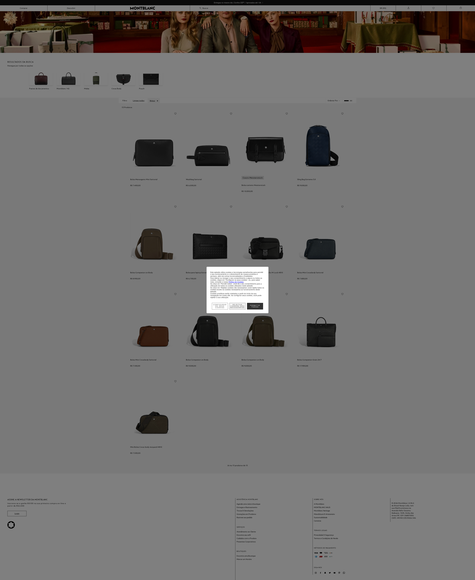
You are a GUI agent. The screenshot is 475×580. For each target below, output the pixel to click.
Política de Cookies (236, 282)
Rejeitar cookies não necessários (237, 306)
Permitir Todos (255, 306)
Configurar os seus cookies (220, 306)
